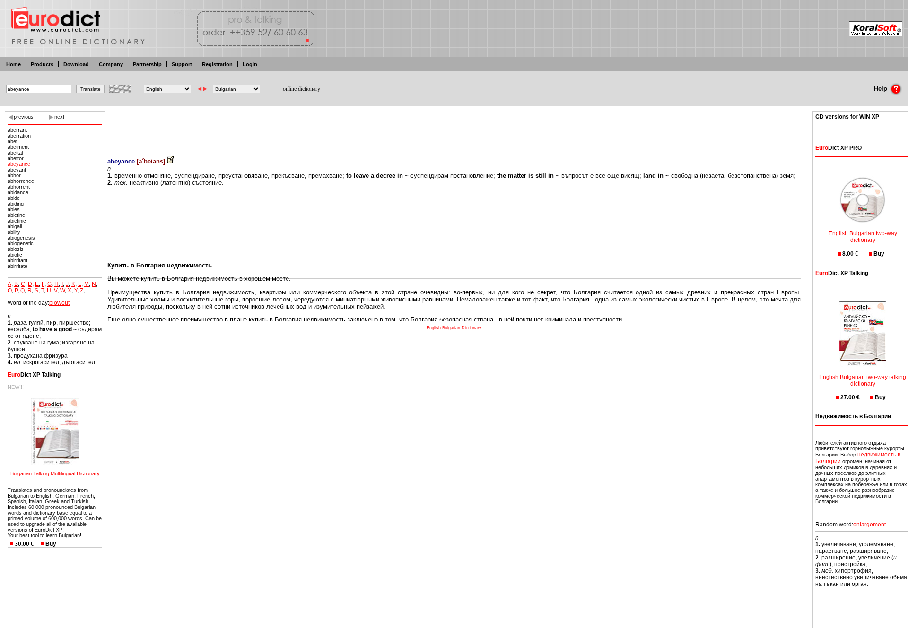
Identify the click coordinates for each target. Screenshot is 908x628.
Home (13, 64)
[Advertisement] (454, 127)
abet (12, 141)
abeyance (19, 164)
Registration (217, 64)
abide (14, 198)
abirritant (17, 260)
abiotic (15, 255)
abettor (16, 158)
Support (182, 64)
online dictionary (301, 89)
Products (42, 64)
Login (250, 64)
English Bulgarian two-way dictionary (863, 236)
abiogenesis (21, 238)
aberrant (17, 130)
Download (76, 64)
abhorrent (19, 186)
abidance (18, 192)
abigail (15, 226)
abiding (16, 203)
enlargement (869, 524)
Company (111, 64)
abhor (14, 175)
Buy (50, 544)
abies (14, 209)
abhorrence (21, 181)
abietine (16, 215)
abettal (15, 152)
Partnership (147, 64)
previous (24, 117)
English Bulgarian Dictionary (454, 328)
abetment (18, 147)
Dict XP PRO (838, 148)
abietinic (17, 221)
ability (14, 232)
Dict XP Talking (34, 374)
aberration (19, 135)
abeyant (17, 169)
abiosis (16, 249)
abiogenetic (21, 243)
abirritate (17, 266)
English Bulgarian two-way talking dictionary (862, 380)
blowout (59, 303)
